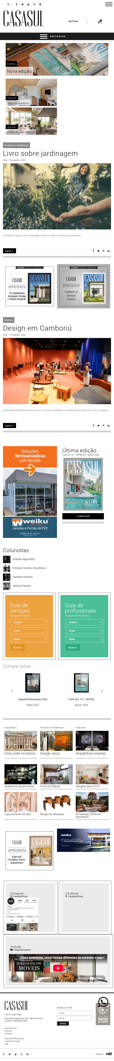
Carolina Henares (23, 577)
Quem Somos (10, 1028)
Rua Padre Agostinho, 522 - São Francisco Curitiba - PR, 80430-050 (23, 1019)
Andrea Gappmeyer (24, 559)
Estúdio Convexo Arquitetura (29, 568)
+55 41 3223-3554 (12, 1014)
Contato (8, 1034)
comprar (83, 516)
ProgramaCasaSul (22, 949)
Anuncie (8, 1031)
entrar (73, 21)
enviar (63, 1023)
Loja (6, 1044)
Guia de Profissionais (14, 1038)
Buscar (17, 647)
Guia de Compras (12, 1041)
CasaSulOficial (20, 896)
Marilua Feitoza (22, 585)
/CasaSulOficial (75, 896)
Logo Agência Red (109, 1054)
